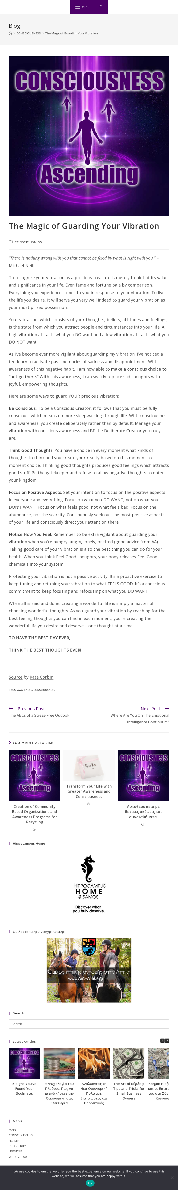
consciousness (44, 690)
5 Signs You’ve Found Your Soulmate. (24, 1088)
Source (15, 677)
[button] (167, 1041)
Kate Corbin (41, 677)
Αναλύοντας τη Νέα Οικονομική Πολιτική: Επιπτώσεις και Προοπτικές (94, 1093)
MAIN (12, 1130)
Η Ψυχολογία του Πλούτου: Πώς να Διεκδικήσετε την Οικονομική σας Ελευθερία (59, 1093)
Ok (90, 1183)
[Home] (10, 33)
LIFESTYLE (15, 1151)
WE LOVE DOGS (19, 1157)
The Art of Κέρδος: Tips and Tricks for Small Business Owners (128, 1090)
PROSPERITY (17, 1146)
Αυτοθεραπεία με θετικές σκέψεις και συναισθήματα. (143, 811)
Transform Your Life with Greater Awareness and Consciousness (89, 791)
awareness (24, 690)
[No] (172, 1177)
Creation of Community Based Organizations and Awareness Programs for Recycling (34, 814)
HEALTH (14, 1141)
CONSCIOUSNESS (28, 242)
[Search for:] (101, 7)
